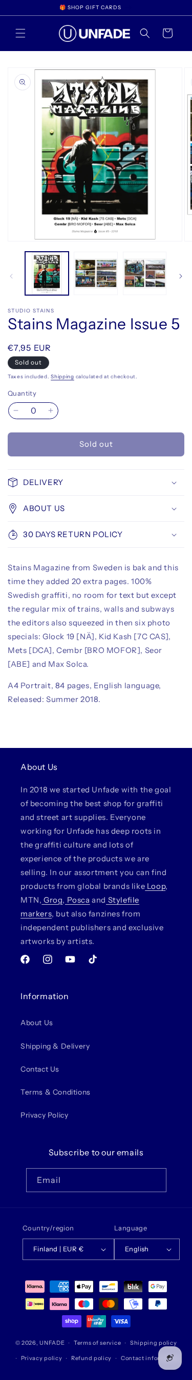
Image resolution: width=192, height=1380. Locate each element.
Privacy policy (41, 1358)
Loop (155, 886)
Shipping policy (153, 1342)
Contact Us (39, 1069)
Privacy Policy (44, 1115)
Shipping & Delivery (55, 1046)
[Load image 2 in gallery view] (95, 273)
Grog (51, 900)
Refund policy (91, 1358)
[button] (20, 33)
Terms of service (97, 1342)
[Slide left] (11, 276)
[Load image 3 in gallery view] (144, 273)
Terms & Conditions (55, 1092)
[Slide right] (180, 276)
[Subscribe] (154, 1180)
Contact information (150, 1358)
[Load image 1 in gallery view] (47, 273)
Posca (77, 900)
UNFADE (52, 1342)
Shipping (62, 376)
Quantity (22, 393)
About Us (36, 1022)
